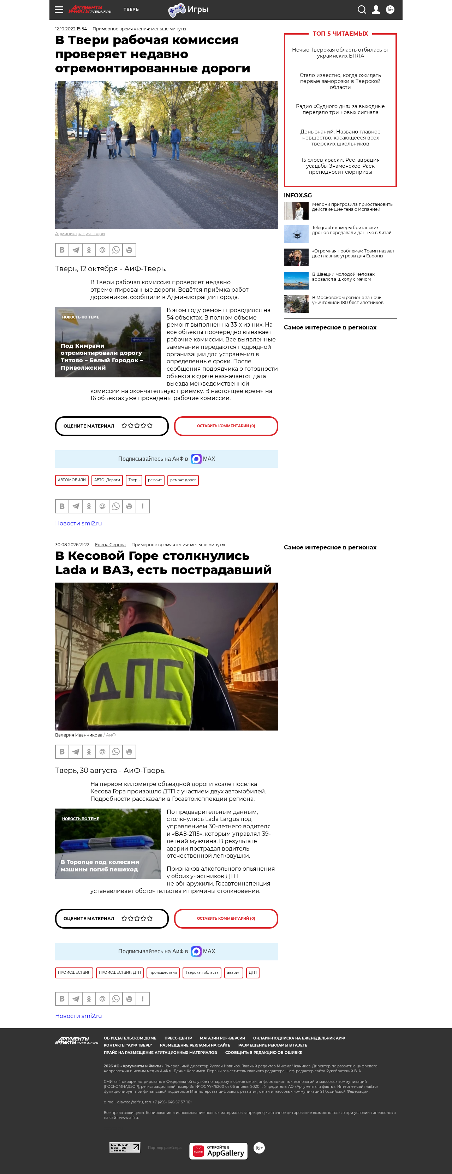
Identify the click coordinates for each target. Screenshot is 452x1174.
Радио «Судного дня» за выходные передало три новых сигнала (340, 109)
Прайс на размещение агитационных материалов (160, 1052)
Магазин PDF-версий (222, 1038)
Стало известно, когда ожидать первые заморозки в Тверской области (340, 81)
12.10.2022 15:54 (71, 28)
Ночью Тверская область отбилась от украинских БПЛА (340, 53)
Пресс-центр (178, 1038)
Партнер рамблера (165, 1147)
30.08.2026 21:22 (72, 544)
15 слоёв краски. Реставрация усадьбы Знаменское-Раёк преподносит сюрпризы (341, 166)
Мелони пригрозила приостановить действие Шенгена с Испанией (352, 207)
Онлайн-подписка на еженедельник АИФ (299, 1038)
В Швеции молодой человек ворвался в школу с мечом (343, 277)
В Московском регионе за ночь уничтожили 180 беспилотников (347, 300)
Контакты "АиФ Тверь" (128, 1045)
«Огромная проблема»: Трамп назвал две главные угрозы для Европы (353, 253)
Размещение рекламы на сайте (195, 1045)
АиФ (111, 735)
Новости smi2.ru (78, 523)
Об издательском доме (130, 1038)
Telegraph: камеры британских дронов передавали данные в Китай (352, 230)
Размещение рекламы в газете (272, 1045)
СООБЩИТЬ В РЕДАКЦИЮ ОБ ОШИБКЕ (263, 1052)
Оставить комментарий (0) (226, 426)
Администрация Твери (80, 233)
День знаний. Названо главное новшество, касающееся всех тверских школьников (341, 138)
